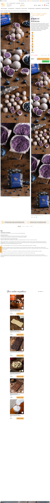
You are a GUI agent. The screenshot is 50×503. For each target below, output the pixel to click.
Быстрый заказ (45, 61)
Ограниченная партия (5, 13)
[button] (36, 5)
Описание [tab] (19, 226)
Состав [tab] (23, 226)
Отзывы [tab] (31, 226)
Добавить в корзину (20, 313)
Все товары (40, 291)
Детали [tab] (27, 226)
